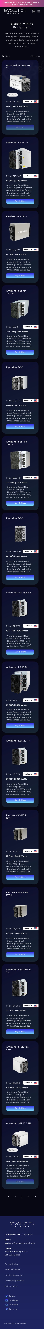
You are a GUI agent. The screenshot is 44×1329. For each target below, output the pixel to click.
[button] (39, 11)
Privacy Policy (11, 1264)
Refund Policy (11, 1286)
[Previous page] (8, 1196)
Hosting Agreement (14, 1275)
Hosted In (28, 1083)
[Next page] (35, 1196)
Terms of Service (12, 1270)
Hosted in (28, 101)
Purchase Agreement (14, 1281)
